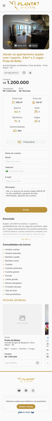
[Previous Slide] (5, 32)
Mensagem (10, 187)
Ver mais (24, 239)
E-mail (8, 177)
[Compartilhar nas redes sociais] (30, 72)
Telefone (9, 167)
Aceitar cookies (26, 406)
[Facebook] (26, 390)
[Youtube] (19, 390)
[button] (26, 32)
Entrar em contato (13, 153)
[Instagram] (33, 390)
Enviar (26, 210)
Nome (8, 157)
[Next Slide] (47, 32)
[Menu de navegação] (4, 5)
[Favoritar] (24, 72)
